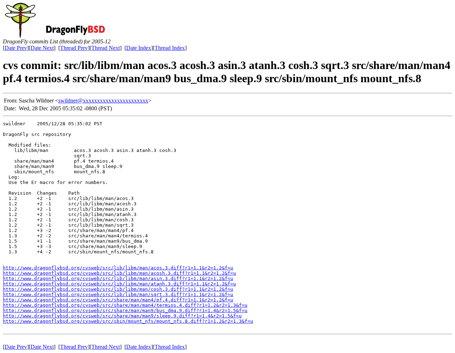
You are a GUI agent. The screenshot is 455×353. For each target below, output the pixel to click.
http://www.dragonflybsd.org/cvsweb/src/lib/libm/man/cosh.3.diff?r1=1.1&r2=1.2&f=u (118, 289)
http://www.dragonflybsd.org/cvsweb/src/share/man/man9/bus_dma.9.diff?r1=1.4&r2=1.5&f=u (125, 310)
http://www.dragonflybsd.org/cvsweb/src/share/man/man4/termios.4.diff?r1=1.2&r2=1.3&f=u (125, 305)
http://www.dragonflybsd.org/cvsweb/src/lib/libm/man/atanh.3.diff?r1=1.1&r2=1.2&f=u (119, 283)
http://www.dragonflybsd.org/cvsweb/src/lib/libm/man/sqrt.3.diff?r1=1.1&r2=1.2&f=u (118, 294)
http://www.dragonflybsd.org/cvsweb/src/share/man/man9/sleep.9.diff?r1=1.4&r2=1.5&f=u (122, 315)
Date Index (138, 48)
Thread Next (105, 48)
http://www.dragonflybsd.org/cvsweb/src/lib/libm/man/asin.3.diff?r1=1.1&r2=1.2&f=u (118, 278)
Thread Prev (74, 48)
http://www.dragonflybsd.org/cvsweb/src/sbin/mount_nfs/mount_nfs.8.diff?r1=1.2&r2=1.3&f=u (128, 321)
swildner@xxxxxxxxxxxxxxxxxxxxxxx (103, 101)
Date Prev (16, 48)
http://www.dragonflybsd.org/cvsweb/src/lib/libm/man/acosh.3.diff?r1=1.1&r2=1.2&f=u (119, 273)
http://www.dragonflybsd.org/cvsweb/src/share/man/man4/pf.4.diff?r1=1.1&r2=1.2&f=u (118, 299)
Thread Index (170, 48)
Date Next (42, 48)
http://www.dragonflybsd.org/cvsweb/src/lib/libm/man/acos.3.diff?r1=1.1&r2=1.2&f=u (118, 267)
